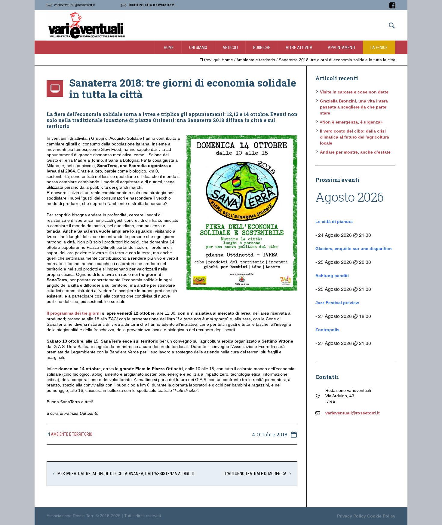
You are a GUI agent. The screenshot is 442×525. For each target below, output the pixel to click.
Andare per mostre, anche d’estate (355, 152)
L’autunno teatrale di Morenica (256, 473)
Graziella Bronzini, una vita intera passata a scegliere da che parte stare (354, 107)
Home (227, 59)
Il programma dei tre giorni (74, 313)
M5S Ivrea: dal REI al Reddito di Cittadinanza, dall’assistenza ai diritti (125, 473)
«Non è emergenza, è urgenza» (351, 122)
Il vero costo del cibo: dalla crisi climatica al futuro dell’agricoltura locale (354, 137)
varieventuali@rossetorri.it (74, 4)
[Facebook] (392, 5)
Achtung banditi (332, 275)
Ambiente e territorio (255, 59)
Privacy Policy (351, 516)
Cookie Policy (381, 516)
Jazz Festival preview (337, 302)
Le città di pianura (334, 221)
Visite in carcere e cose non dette (354, 92)
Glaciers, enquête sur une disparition (353, 248)
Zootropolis (327, 329)
